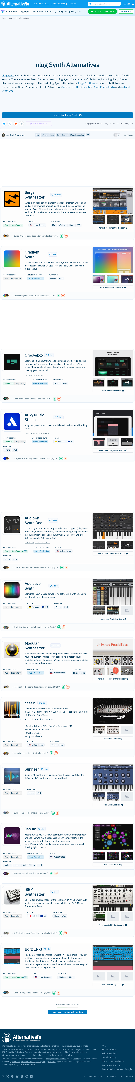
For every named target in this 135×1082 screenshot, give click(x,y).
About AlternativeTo (113, 1061)
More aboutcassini (111, 738)
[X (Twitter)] (7, 1076)
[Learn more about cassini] (12, 710)
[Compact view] (118, 135)
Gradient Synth (70, 87)
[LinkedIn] (31, 1076)
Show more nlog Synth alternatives (67, 1012)
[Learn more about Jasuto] (12, 836)
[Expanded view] (115, 135)
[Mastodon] (12, 1076)
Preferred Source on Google (117, 1069)
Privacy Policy (109, 1053)
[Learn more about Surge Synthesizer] (12, 199)
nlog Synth (8, 75)
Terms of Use (109, 1049)
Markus (28, 1049)
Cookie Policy (109, 1057)
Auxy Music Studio (104, 87)
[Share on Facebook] (4, 123)
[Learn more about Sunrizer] (12, 776)
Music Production (35, 278)
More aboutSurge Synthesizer (111, 228)
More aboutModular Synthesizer (112, 679)
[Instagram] (26, 1076)
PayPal (32, 1064)
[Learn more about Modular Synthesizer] (12, 650)
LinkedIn (52, 1061)
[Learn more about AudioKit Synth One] (12, 525)
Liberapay (23, 1064)
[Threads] (22, 1076)
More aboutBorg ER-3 (111, 985)
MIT (24, 551)
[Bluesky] (17, 1076)
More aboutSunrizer (111, 805)
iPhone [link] (45, 135)
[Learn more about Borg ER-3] (12, 956)
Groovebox (86, 87)
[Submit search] (90, 4)
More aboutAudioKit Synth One (111, 553)
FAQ (104, 1045)
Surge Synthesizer (87, 83)
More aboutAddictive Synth (112, 619)
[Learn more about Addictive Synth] (12, 590)
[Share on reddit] (15, 123)
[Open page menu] (133, 4)
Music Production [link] (77, 135)
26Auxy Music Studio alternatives (37, 433)
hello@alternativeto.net (56, 1058)
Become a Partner (112, 1065)
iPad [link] (37, 135)
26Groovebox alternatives (34, 375)
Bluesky (24, 1061)
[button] (56, 195)
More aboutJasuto (112, 864)
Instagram (40, 1061)
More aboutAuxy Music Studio (112, 450)
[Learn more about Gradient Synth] (12, 259)
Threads (31, 1061)
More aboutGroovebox (111, 391)
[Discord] (3, 1076)
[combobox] (104, 4)
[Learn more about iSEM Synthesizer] (12, 896)
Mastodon (16, 1061)
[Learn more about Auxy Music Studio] (12, 422)
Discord (76, 1058)
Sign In (127, 4)
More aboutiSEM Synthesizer (111, 925)
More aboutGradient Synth (111, 287)
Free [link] (52, 135)
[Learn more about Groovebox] (12, 362)
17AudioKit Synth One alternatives (37, 543)
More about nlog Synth (65, 115)
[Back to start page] (15, 3)
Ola (19, 1049)
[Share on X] (10, 123)
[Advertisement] (67, 38)
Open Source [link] (62, 135)
